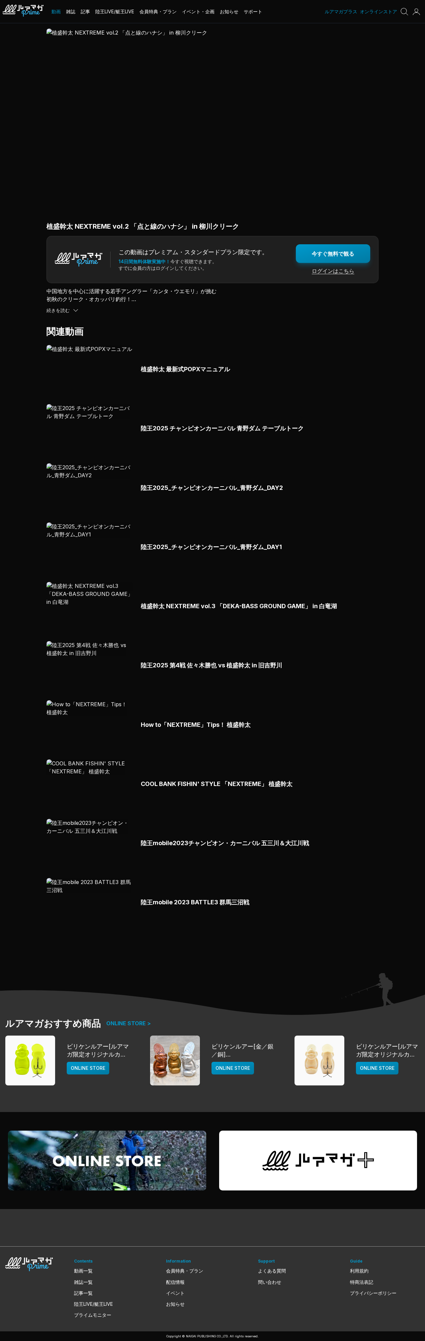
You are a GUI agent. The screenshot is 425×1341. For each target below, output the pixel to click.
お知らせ (175, 1304)
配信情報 (175, 1282)
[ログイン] (416, 11)
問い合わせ (269, 1282)
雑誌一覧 (83, 1282)
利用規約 (359, 1271)
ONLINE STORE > (128, 1023)
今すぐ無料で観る (333, 253)
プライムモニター (92, 1315)
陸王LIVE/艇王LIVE (93, 1304)
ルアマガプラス (341, 11)
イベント (175, 1293)
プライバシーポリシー (373, 1293)
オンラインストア (378, 11)
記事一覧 (83, 1293)
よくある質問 (272, 1271)
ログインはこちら (333, 271)
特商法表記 (361, 1282)
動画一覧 (83, 1271)
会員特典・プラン (184, 1271)
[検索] (404, 11)
